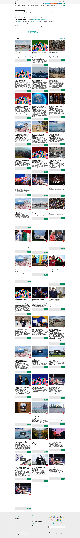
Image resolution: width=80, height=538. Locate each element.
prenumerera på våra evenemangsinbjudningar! (39, 19)
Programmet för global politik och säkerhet (33, 32)
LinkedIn (19, 21)
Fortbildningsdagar (17, 30)
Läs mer (29, 60)
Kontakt (33, 517)
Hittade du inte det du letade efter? (53, 525)
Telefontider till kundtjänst (18, 516)
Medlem (33, 515)
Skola (32, 516)
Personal (33, 523)
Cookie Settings (34, 528)
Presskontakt (33, 518)
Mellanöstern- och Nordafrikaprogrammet (32, 31)
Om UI (32, 522)
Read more (45, 118)
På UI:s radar (32, 21)
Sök (63, 1)
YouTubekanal (31, 23)
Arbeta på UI (33, 526)
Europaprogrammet (30, 30)
